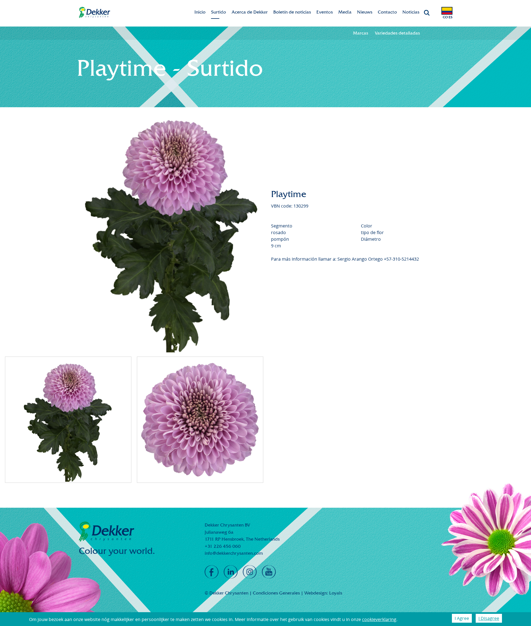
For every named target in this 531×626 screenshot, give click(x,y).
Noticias (410, 12)
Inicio (199, 12)
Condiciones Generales (276, 593)
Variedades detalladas (397, 33)
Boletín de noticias (292, 12)
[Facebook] (211, 572)
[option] (172, 230)
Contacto (387, 12)
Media (345, 12)
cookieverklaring (379, 619)
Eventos (324, 12)
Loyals (335, 593)
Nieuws (364, 12)
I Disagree (488, 618)
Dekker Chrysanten (94, 12)
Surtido (218, 12)
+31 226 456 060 (223, 546)
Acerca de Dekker (249, 12)
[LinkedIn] (231, 572)
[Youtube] (269, 572)
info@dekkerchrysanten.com (234, 553)
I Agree (462, 618)
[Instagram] (250, 572)
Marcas (360, 33)
